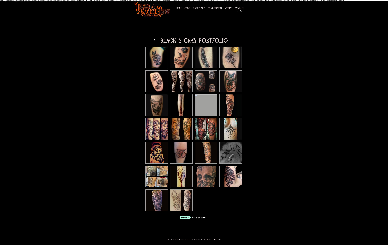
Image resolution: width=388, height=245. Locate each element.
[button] (157, 57)
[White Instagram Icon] (241, 11)
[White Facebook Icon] (238, 11)
